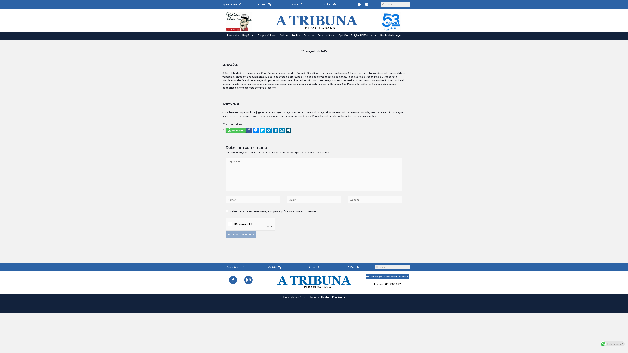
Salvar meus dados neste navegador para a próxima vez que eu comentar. (273, 211)
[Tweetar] (262, 130)
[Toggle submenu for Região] (253, 35)
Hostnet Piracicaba (333, 297)
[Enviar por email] (282, 130)
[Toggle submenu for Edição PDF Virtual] (375, 35)
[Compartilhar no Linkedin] (275, 130)
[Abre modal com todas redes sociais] (288, 130)
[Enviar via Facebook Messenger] (256, 130)
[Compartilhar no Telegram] (269, 130)
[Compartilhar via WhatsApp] (236, 130)
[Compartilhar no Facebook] (249, 130)
